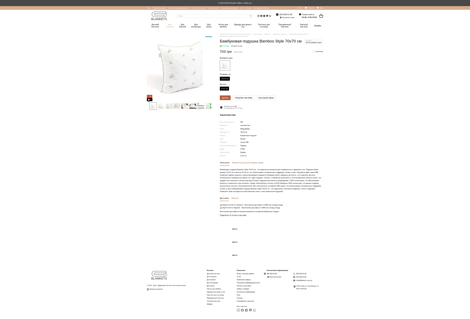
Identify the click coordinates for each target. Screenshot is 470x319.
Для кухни (208, 25)
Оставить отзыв (236, 46)
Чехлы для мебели (223, 25)
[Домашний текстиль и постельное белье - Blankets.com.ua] (159, 275)
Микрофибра (245, 129)
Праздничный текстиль (284, 25)
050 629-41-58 (285, 14)
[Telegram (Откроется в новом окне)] (264, 16)
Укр (298, 8)
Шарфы (317, 26)
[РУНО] (209, 36)
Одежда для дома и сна (243, 25)
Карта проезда (301, 289)
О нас (149, 8)
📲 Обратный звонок (274, 277)
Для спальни (170, 25)
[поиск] (251, 16)
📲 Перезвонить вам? (287, 17)
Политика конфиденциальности (179, 8)
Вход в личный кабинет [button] (245, 274)
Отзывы (248, 8)
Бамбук (243, 152)
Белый (242, 139)
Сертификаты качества (261, 8)
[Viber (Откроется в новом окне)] (267, 16)
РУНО (242, 149)
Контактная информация (230, 8)
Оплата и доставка (198, 8)
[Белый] (225, 65)
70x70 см (243, 132)
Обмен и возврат (213, 8)
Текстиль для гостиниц (264, 25)
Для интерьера (196, 25)
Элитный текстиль (304, 25)
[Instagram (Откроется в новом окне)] (258, 16)
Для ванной (182, 25)
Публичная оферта (159, 8)
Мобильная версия (156, 289)
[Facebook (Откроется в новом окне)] (261, 16)
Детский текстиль (155, 25)
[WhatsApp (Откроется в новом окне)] (270, 16)
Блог (242, 8)
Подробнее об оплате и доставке (233, 215)
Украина (243, 145)
